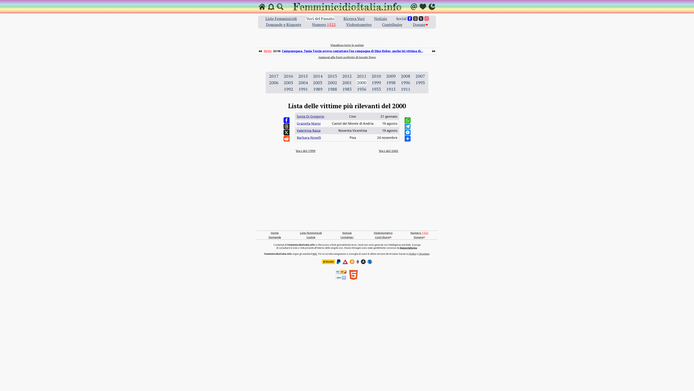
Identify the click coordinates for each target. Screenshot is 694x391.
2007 (420, 76)
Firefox (412, 253)
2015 (303, 76)
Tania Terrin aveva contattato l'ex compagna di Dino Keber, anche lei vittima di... (352, 51)
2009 (391, 76)
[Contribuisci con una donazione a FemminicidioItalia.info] (423, 6)
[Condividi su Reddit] (286, 139)
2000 (361, 82)
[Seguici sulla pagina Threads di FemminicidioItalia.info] (415, 18)
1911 (405, 89)
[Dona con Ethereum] (357, 261)
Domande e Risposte (283, 24)
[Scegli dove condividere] (408, 139)
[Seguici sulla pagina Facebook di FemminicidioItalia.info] (410, 18)
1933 (376, 89)
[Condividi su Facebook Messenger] (408, 132)
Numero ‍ (324, 24)
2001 (347, 82)
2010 (376, 76)
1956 (361, 89)
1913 (391, 89)
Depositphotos (408, 247)
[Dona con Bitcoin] (352, 261)
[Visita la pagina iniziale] (262, 6)
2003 (317, 82)
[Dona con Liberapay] (328, 261)
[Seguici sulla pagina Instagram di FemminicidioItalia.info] (426, 18)
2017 (274, 76)
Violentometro (359, 24)
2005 (288, 82)
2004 (303, 82)
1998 (391, 82)
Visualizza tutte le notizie (347, 45)
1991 (303, 89)
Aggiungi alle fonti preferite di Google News (347, 57)
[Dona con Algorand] (363, 261)
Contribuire (392, 24)
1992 (288, 89)
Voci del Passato (320, 18)
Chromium (424, 253)
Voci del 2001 (389, 151)
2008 (405, 76)
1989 (317, 89)
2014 (317, 76)
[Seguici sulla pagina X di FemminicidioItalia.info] (421, 18)
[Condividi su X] (286, 132)
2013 (332, 76)
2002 (332, 82)
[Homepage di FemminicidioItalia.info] (347, 6)
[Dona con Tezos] (369, 261)
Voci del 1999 (305, 151)
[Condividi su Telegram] (408, 126)
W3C (314, 253)
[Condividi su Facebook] (286, 120)
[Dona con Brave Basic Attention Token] (345, 261)
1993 (420, 82)
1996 (405, 82)
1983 (347, 89)
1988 (332, 89)
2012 (347, 76)
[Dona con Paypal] (339, 261)
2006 (274, 82)
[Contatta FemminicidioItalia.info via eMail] (414, 6)
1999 (376, 82)
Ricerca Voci (354, 18)
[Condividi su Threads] (286, 126)
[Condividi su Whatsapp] (408, 120)
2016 (288, 76)
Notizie (380, 18)
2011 (361, 76)
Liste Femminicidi (281, 18)
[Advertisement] (347, 196)
